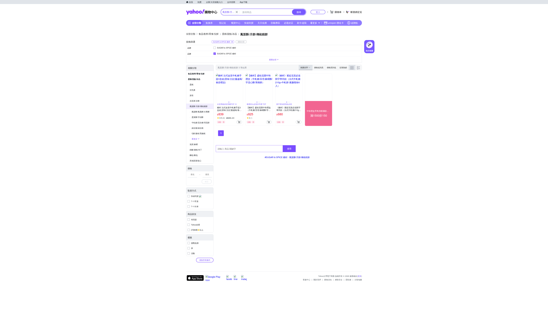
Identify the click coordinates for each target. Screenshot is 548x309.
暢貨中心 (235, 22)
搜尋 (289, 148)
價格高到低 (331, 67)
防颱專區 (275, 22)
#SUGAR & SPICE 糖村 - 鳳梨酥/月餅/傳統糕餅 (287, 157)
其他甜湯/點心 (195, 160)
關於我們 (317, 279)
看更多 (313, 22)
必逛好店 (288, 22)
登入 (318, 11)
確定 (206, 181)
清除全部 (241, 41)
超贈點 (354, 22)
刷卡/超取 (302, 22)
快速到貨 (248, 22)
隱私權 (348, 279)
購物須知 (328, 279)
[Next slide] (241, 87)
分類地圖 (358, 279)
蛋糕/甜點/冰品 (194, 79)
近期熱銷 (343, 67)
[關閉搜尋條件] (236, 12)
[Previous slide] (218, 87)
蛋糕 (191, 84)
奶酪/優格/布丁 (196, 149)
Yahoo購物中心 (201, 12)
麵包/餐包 (194, 155)
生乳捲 (192, 90)
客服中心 (306, 279)
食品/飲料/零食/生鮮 (196, 73)
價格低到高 (318, 67)
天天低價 (262, 22)
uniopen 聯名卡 (336, 22)
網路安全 (338, 279)
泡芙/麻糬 (194, 144)
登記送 (222, 22)
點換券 (209, 22)
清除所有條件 (204, 260)
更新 (359, 276)
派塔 (191, 95)
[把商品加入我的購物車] (239, 122)
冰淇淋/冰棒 (195, 100)
